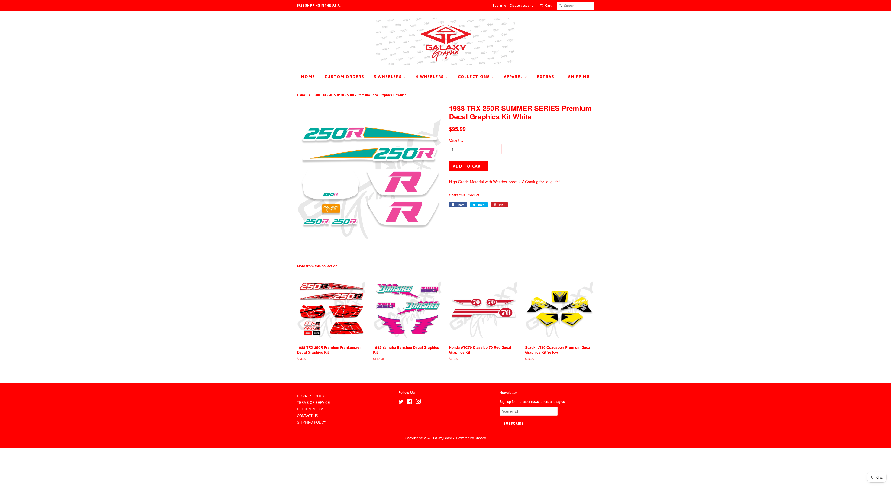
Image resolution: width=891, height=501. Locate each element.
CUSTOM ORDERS (344, 76)
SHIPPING (579, 76)
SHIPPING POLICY (311, 422)
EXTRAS (546, 76)
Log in (497, 5)
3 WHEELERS (388, 76)
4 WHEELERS (430, 76)
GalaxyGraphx (443, 437)
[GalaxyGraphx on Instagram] (418, 402)
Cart (548, 5)
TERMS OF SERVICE (313, 402)
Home (301, 95)
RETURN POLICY (310, 408)
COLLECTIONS (474, 76)
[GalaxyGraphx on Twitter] (401, 402)
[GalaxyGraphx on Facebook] (409, 402)
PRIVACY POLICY (311, 395)
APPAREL (514, 76)
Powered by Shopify (471, 437)
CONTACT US (307, 415)
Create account (521, 5)
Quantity (456, 140)
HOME (308, 76)
